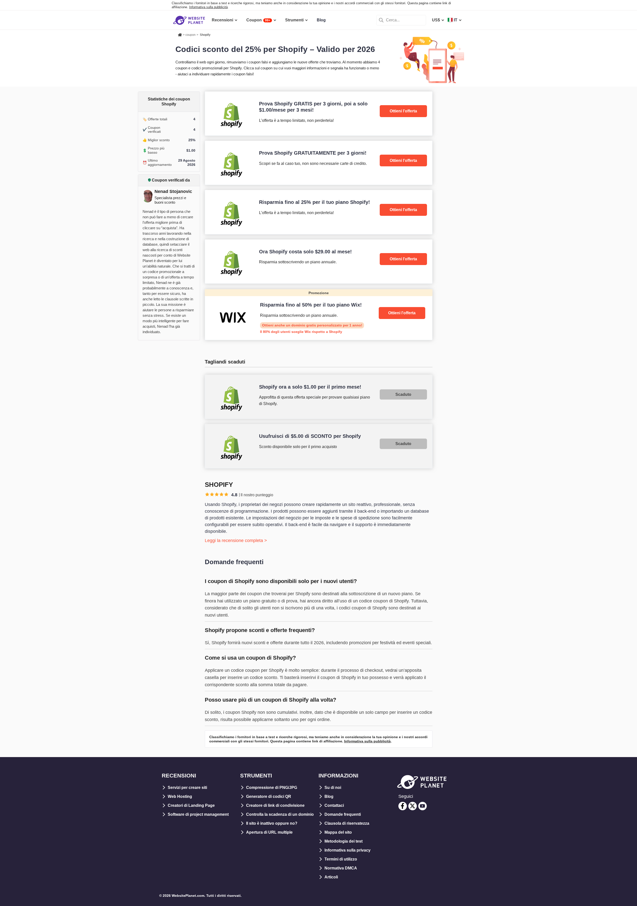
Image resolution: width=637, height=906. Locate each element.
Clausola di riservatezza (346, 823)
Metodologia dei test (343, 841)
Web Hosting (180, 796)
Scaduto (403, 394)
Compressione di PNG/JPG (271, 787)
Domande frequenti (342, 814)
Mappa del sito (338, 832)
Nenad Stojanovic (173, 191)
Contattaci (334, 805)
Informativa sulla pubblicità (208, 7)
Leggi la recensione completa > (236, 540)
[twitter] (412, 806)
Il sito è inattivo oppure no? (271, 823)
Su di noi (332, 787)
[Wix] (318, 314)
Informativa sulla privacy (347, 850)
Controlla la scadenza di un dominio (280, 814)
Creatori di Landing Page (191, 805)
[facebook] (402, 806)
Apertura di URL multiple (269, 832)
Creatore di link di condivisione (275, 805)
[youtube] (422, 806)
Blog (328, 796)
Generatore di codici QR (268, 796)
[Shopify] (318, 113)
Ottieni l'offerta (403, 111)
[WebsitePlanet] (180, 34)
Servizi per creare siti (187, 787)
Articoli (331, 877)
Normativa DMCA (340, 868)
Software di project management (198, 814)
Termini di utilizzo (340, 859)
